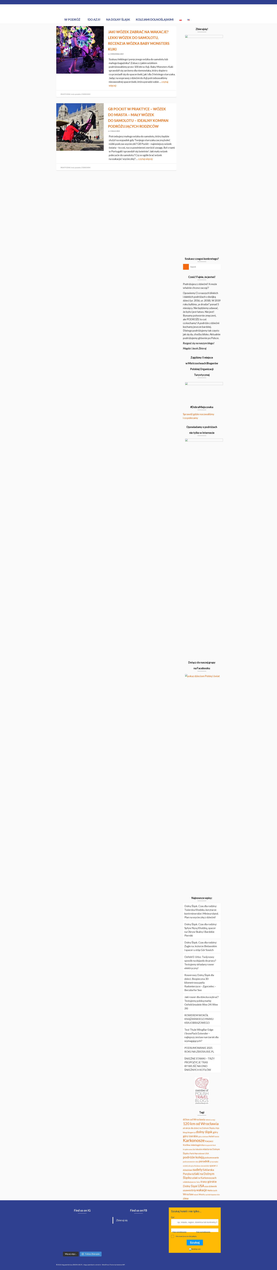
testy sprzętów (76, 94)
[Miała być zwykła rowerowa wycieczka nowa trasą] (82, 1223)
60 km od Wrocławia (194, 1119)
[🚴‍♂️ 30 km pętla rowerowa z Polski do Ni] (64, 1223)
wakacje (201, 1190)
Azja (217, 1128)
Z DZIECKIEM (85, 94)
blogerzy (191, 1132)
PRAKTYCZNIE (65, 94)
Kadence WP (120, 1265)
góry (215, 1132)
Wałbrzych (212, 1190)
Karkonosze (194, 1140)
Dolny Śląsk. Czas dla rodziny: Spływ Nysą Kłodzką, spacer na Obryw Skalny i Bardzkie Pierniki (200, 930)
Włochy (202, 1194)
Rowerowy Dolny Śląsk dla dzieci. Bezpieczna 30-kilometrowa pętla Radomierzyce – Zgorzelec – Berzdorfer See (200, 982)
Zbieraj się (122, 1220)
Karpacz (209, 1141)
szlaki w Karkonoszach (204, 1177)
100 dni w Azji (210, 1120)
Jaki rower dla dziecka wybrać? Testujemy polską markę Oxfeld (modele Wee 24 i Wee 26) (201, 1002)
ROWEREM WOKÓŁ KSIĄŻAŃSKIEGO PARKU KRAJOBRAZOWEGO (199, 1019)
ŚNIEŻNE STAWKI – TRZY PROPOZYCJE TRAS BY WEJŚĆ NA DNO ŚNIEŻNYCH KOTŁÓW (199, 1064)
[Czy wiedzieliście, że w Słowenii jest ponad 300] (100, 1223)
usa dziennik (211, 1186)
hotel (211, 1136)
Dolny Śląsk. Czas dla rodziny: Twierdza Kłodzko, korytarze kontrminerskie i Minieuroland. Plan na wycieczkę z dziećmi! (201, 911)
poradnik (204, 1161)
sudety (197, 1170)
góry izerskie (190, 1136)
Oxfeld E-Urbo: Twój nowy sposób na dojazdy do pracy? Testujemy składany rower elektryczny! (200, 962)
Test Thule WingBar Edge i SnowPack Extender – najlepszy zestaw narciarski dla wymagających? (201, 1035)
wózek (196, 1194)
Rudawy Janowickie (201, 1166)
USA (201, 1186)
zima (185, 1198)
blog (185, 1132)
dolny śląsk (204, 1132)
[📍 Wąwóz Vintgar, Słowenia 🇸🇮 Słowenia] (64, 1234)
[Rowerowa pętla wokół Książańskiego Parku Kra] (100, 1244)
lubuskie (199, 1149)
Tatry (198, 1182)
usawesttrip (189, 1190)
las (194, 1149)
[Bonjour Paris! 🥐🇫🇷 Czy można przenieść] (82, 1244)
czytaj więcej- (145, 158)
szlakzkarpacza (189, 1182)
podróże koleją (193, 1157)
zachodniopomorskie (212, 1194)
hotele (216, 1136)
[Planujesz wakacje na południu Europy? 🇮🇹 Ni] (64, 1244)
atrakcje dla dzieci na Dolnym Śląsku (199, 1128)
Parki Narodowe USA (199, 1153)
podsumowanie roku (191, 1162)
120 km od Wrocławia (201, 1123)
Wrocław (188, 1194)
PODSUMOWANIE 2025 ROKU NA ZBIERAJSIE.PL (199, 1049)
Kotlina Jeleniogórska (193, 1145)
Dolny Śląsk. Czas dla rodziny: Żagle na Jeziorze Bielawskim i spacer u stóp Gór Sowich (200, 946)
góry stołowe (203, 1136)
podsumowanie (211, 1157)
